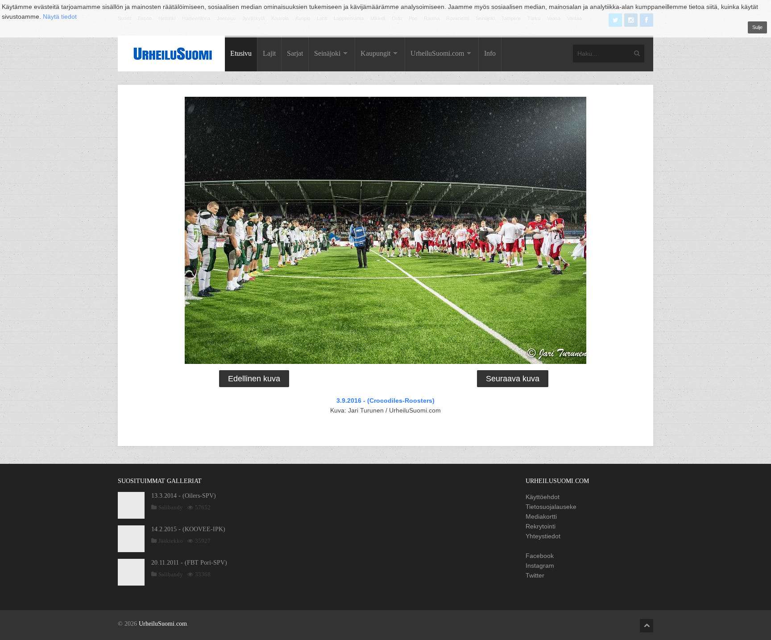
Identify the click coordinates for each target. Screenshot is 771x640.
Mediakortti (541, 516)
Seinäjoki (327, 53)
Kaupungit (375, 53)
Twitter (535, 575)
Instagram (540, 565)
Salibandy (170, 507)
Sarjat (295, 53)
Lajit (269, 53)
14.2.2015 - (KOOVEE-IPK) (188, 529)
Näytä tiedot (60, 16)
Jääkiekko (170, 540)
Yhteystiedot (543, 536)
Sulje (757, 27)
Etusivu (241, 53)
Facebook (540, 555)
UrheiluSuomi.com (437, 53)
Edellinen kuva (254, 378)
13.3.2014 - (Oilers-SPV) (183, 495)
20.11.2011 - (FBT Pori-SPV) (189, 562)
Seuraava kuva (512, 378)
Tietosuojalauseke (551, 506)
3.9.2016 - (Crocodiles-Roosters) (385, 400)
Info (490, 53)
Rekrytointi (540, 526)
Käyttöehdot (543, 496)
